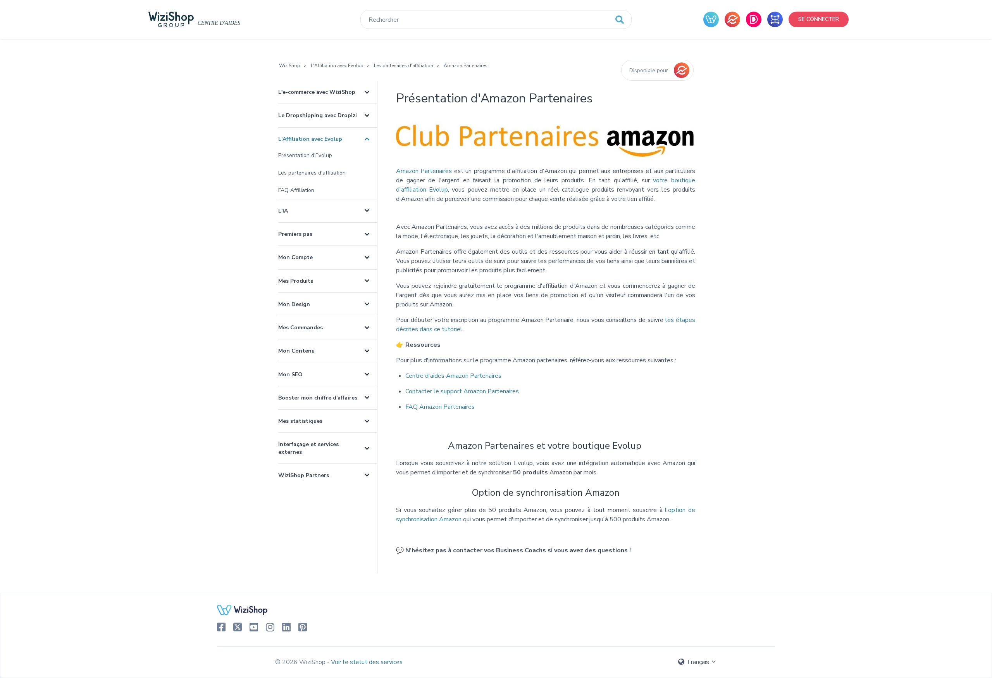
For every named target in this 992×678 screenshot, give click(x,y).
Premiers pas (295, 234)
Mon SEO (290, 374)
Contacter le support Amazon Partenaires (462, 391)
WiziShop (289, 65)
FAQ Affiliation (296, 190)
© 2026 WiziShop (301, 662)
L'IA (283, 210)
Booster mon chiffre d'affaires (317, 397)
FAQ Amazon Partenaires (440, 407)
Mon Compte (295, 257)
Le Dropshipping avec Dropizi (317, 115)
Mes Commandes (300, 327)
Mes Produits (295, 281)
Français (698, 662)
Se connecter (818, 19)
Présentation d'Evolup (305, 155)
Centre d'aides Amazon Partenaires (453, 376)
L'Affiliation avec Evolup (337, 65)
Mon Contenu (296, 351)
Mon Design (294, 304)
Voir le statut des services (367, 662)
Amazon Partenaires (465, 65)
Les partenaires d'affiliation (403, 65)
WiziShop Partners (303, 475)
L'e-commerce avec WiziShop (316, 92)
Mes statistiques (300, 421)
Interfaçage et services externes (308, 448)
